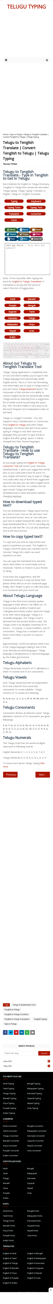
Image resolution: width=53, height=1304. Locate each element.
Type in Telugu (16, 134)
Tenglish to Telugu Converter (16, 1014)
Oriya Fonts (8, 1230)
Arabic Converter (10, 1155)
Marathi (31, 298)
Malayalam (12, 324)
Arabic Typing (9, 1113)
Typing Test (36, 207)
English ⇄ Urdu (33, 1278)
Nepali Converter (34, 1145)
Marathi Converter (11, 1140)
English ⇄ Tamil (9, 1258)
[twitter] (10, 1032)
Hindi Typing (8, 1083)
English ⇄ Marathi (11, 1268)
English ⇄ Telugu (10, 1263)
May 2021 (27, 1066)
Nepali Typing (33, 1103)
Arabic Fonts (8, 1240)
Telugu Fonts (8, 1220)
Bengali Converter (35, 1126)
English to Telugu (17, 424)
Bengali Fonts (33, 1211)
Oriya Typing (8, 1103)
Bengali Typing (33, 1083)
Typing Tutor (14, 207)
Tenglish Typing (40, 1019)
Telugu (31, 318)
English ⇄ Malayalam (36, 1258)
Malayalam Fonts (34, 1215)
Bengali (31, 305)
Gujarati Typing (34, 1098)
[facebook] (5, 1032)
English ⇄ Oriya (10, 1273)
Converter (36, 213)
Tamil (31, 311)
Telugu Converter (10, 1135)
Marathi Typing (9, 1098)
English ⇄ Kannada (35, 1263)
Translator (14, 213)
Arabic (12, 336)
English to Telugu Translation (27, 281)
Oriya (31, 324)
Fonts (14, 220)
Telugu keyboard (27, 388)
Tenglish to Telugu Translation (16, 1019)
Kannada (12, 318)
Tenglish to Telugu (12, 1009)
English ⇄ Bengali (35, 1253)
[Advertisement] (26, 96)
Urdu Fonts (32, 1235)
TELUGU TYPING (26, 6)
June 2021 (27, 1061)
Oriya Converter (10, 1145)
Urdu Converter (34, 1150)
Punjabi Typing (9, 1108)
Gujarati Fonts (33, 1225)
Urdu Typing (32, 1108)
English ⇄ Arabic (10, 1283)
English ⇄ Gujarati (35, 1268)
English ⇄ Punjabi (11, 1278)
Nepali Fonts (32, 1230)
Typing (14, 201)
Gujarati (12, 311)
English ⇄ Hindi (9, 1253)
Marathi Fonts (9, 1225)
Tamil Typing (8, 1088)
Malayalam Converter (37, 1131)
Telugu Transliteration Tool (24, 1005)
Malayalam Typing (35, 1088)
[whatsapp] (27, 1032)
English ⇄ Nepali (34, 1273)
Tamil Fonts (8, 1215)
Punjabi (12, 305)
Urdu (31, 330)
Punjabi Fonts (9, 1235)
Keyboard (36, 201)
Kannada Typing (34, 1093)
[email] (32, 1032)
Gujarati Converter (35, 1140)
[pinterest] (16, 1032)
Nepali (12, 330)
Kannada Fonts (34, 1220)
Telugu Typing (9, 1093)
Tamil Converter (10, 1131)
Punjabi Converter (11, 1150)
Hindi (12, 298)
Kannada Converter (36, 1135)
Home (5, 134)
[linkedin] (21, 1032)
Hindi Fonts (8, 1211)
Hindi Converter (10, 1126)
